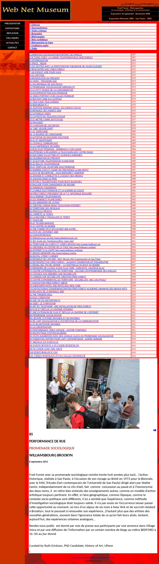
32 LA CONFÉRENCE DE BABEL (45, 146)
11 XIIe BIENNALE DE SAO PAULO (46, 84)
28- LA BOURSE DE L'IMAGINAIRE (46, 134)
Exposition (86, 557)
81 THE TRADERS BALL (41, 294)
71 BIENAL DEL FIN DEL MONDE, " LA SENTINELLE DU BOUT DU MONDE (65, 265)
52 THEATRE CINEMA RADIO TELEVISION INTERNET (55, 205)
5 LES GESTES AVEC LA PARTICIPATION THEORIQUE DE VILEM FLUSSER (66, 66)
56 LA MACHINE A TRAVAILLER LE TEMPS (50, 217)
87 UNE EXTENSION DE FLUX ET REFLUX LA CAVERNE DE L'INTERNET (64, 312)
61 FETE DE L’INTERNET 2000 (44, 232)
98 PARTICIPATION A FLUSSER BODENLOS (54, 345)
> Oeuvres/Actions (38, 28)
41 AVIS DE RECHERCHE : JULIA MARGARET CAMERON (57, 173)
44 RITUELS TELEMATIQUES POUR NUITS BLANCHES (56, 182)
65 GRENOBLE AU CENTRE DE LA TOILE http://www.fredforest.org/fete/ (63, 247)
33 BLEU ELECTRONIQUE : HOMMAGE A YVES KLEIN (55, 149)
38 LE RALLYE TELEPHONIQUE (45, 164)
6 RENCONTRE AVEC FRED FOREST (47, 69)
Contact (111, 557)
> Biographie (36, 34)
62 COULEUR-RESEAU (40, 235)
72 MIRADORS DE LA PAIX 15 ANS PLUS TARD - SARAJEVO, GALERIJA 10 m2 (67, 268)
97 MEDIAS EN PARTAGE (44, 342)
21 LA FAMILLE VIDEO (40, 114)
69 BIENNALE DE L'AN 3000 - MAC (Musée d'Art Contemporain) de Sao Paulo (65, 259)
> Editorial (35, 25)
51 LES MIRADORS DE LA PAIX (44, 202)
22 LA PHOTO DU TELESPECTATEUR (47, 117)
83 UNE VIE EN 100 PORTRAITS (45, 300)
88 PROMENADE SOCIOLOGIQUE (46, 315)
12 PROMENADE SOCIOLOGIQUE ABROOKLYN (52, 87)
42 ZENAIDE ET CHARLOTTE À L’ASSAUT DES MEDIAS (56, 176)
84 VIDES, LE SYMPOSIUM (43, 303)
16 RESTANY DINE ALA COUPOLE (46, 99)
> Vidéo (33, 48)
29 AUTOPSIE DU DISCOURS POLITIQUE (49, 137)
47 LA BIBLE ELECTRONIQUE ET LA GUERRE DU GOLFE (57, 190)
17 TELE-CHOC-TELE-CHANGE (44, 102)
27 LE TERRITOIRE (39, 131)
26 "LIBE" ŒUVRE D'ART (41, 128)
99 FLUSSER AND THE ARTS (46, 349)
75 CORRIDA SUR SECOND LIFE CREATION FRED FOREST (58, 277)
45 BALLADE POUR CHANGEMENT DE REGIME (52, 185)
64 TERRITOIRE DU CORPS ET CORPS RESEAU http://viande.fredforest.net (65, 244)
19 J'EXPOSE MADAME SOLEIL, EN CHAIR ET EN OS (55, 108)
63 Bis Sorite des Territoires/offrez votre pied (52, 241)
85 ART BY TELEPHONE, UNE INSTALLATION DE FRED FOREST (60, 306)
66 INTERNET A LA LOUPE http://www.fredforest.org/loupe (56, 250)
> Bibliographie (37, 36)
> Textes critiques (38, 31)
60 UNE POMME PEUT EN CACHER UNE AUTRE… (54, 229)
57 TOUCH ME (36, 220)
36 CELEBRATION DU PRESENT (45, 158)
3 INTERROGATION (39, 60)
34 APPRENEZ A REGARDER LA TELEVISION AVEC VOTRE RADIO (61, 152)
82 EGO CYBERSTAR (40, 297)
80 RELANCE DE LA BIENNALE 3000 (47, 291)
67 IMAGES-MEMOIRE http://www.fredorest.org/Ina (53, 253)
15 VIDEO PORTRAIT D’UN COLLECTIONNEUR (52, 96)
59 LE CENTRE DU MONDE (42, 226)
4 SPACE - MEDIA (38, 63)
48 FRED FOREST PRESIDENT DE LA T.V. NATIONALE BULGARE (61, 193)
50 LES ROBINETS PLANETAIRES (46, 199)
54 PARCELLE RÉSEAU (41, 211)
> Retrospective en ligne (41, 42)
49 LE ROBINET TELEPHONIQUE (45, 196)
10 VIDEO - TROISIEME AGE (43, 81)
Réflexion (95, 557)
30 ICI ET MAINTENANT (41, 140)
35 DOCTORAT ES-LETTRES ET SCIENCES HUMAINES (56, 155)
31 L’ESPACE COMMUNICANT (44, 143)
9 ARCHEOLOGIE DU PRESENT (45, 78)
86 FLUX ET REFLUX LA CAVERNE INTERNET (51, 309)
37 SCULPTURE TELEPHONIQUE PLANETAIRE (52, 161)
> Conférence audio (39, 45)
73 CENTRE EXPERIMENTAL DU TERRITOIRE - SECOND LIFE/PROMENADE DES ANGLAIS (73, 271)
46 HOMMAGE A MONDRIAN (43, 187)
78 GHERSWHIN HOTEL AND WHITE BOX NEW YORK (55, 286)
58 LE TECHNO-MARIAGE (42, 223)
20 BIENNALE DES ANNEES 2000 (45, 111)
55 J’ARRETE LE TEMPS (41, 214)
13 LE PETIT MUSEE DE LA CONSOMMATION (51, 90)
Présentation (77, 557)
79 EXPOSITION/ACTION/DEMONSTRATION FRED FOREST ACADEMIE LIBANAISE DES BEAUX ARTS (78, 289)
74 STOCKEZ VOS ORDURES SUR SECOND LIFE (53, 274)
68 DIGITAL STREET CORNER (44, 256)
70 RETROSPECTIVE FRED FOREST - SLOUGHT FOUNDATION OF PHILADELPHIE (69, 262)
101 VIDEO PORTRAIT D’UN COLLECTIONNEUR (57, 355)
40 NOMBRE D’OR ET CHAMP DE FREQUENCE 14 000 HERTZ (59, 170)
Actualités (103, 557)
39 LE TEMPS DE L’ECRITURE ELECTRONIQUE (52, 167)
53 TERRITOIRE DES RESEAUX (45, 208)
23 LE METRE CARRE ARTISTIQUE (46, 119)
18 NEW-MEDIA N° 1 (39, 105)
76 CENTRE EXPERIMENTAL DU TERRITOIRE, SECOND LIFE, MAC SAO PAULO (68, 280)
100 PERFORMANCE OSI (43, 352)
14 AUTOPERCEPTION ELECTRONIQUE (49, 93)
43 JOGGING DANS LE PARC (43, 179)
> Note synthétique (39, 39)
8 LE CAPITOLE (37, 75)
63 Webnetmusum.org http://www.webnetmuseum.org (53, 238)
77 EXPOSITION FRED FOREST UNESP (49, 283)
